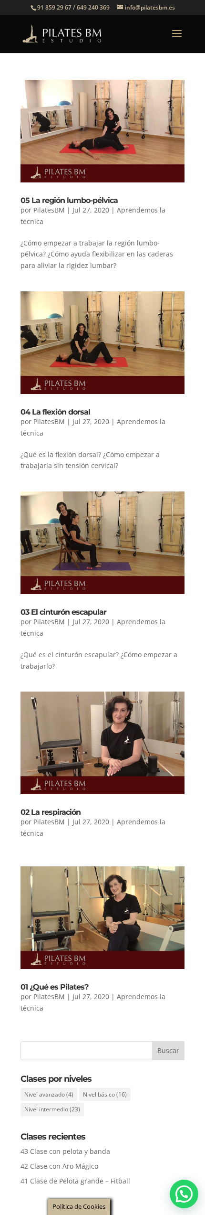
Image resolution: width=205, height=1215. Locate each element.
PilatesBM (49, 209)
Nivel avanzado (48, 1094)
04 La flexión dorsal (55, 411)
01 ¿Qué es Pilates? (54, 986)
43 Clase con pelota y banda (65, 1151)
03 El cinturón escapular (63, 612)
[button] (184, 1194)
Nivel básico (105, 1094)
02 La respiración (50, 812)
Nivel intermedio (52, 1109)
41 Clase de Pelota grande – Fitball (75, 1180)
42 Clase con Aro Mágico (59, 1166)
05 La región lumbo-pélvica (69, 200)
